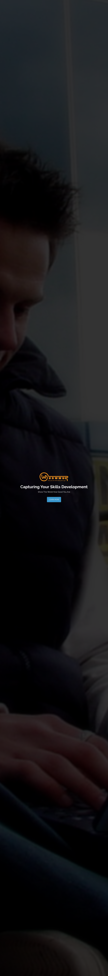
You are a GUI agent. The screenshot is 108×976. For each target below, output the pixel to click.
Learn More (54, 499)
